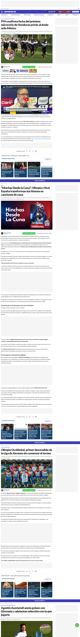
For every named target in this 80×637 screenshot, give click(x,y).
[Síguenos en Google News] (36, 151)
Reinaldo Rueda (14, 155)
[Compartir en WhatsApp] (30, 151)
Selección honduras (8, 16)
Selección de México (22, 155)
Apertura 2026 (14, 575)
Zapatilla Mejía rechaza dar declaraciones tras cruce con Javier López (25, 560)
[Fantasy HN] (64, 12)
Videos (58, 14)
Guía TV (67, 14)
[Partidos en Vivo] (52, 12)
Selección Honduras (15, 14)
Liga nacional (7, 445)
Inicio (2, 16)
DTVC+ (2, 8)
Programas (75, 14)
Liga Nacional (4, 14)
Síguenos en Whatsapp (30, 66)
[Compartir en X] (33, 151)
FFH (28, 155)
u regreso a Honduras (26, 114)
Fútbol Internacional (39, 14)
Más (5, 183)
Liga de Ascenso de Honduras (24, 575)
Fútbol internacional (8, 603)
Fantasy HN (6, 8)
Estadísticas (50, 14)
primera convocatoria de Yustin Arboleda (40, 138)
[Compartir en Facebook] (27, 151)
